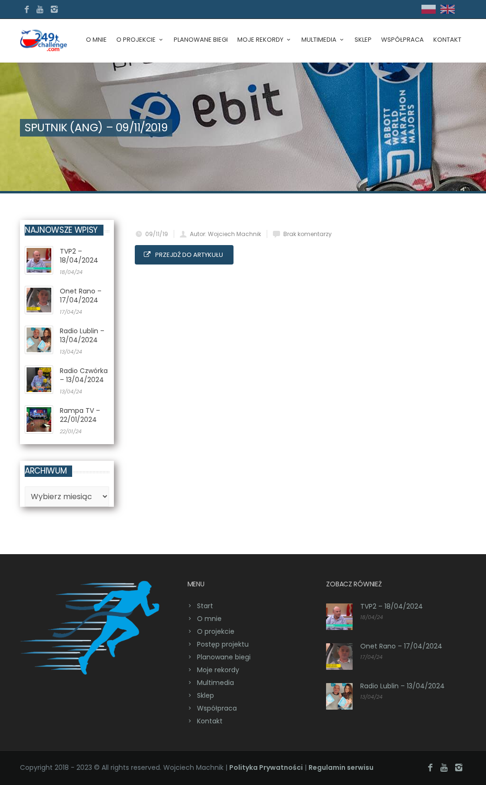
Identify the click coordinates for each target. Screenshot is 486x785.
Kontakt (447, 39)
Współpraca (402, 39)
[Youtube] (40, 9)
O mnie (96, 39)
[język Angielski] (447, 12)
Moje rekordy (218, 670)
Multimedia (215, 682)
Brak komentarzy (307, 234)
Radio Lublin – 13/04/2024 (82, 335)
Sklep (363, 39)
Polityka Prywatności (266, 767)
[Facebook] (27, 9)
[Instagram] (54, 9)
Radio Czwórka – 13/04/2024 (84, 375)
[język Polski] (428, 12)
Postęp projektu (223, 644)
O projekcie (136, 39)
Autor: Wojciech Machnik (225, 234)
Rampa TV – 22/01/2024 (80, 415)
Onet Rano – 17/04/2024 (81, 295)
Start (205, 606)
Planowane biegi (201, 39)
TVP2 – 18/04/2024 (79, 255)
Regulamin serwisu (341, 767)
